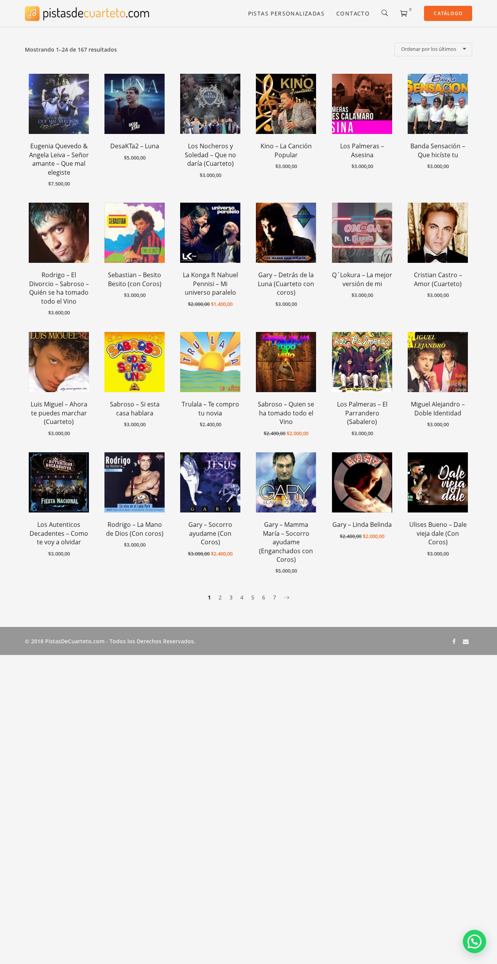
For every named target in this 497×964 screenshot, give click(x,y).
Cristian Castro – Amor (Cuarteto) (438, 279)
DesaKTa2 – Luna (134, 146)
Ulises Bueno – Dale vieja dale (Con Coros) (438, 533)
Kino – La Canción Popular (286, 150)
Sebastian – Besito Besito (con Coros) (135, 279)
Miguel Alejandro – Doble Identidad (438, 408)
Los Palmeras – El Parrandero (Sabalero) (362, 413)
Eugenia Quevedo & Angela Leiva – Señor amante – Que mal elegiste (59, 159)
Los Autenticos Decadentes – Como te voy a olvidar (59, 533)
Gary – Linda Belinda (362, 524)
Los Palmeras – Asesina (362, 150)
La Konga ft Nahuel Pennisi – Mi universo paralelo (210, 284)
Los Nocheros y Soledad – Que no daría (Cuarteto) (210, 155)
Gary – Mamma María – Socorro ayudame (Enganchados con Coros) (286, 542)
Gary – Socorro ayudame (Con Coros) (210, 533)
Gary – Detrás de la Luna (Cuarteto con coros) (286, 284)
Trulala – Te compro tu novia (210, 408)
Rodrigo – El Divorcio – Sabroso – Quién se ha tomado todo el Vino (59, 288)
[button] (474, 941)
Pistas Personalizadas (286, 13)
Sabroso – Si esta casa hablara (135, 408)
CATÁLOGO (448, 13)
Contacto (353, 13)
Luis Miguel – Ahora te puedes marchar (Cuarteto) (59, 413)
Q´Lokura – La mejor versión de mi (362, 279)
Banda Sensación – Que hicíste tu (437, 150)
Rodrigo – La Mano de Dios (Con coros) (134, 528)
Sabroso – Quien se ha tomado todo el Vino (286, 413)
